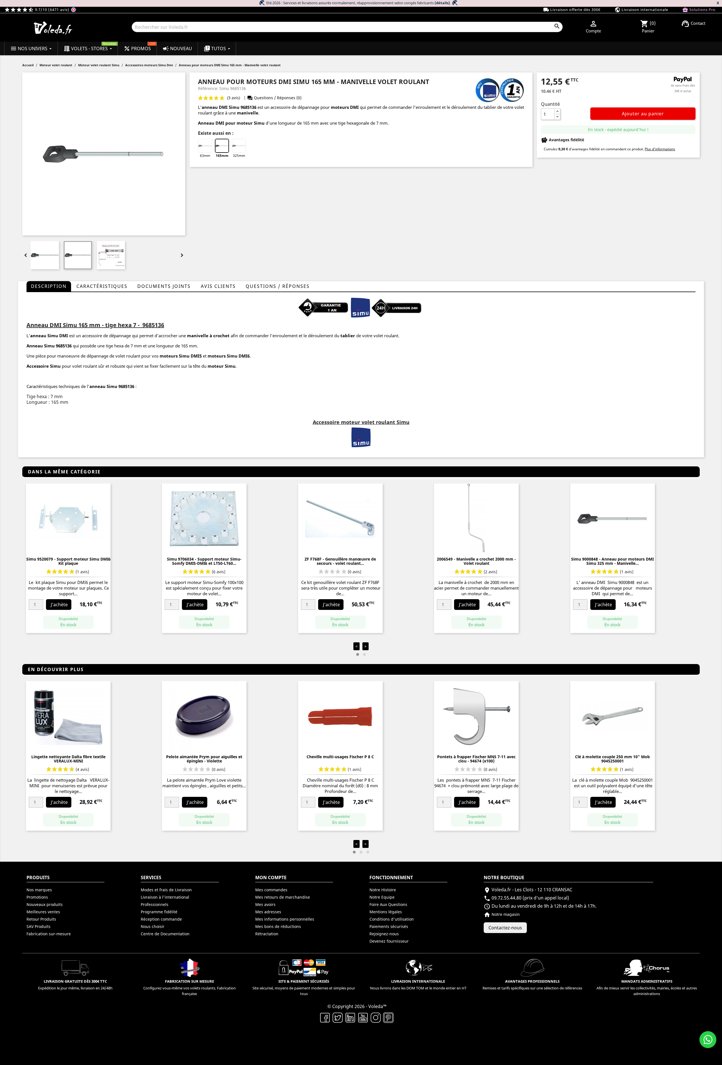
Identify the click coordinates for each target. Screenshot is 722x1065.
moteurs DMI (345, 107)
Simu (55, 366)
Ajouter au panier (643, 114)
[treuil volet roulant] (360, 307)
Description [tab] (49, 286)
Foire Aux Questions (388, 904)
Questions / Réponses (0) (274, 97)
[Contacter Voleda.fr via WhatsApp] (707, 1039)
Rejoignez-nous (384, 933)
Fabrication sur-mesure (49, 933)
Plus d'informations (660, 149)
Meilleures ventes (43, 911)
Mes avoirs (265, 904)
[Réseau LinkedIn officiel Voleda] (350, 1017)
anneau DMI (215, 107)
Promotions (37, 897)
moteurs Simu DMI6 (229, 356)
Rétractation (266, 933)
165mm (222, 155)
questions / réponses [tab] (278, 286)
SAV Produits (38, 926)
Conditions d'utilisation (391, 919)
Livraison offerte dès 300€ (571, 10)
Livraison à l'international (165, 897)
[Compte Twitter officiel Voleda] (338, 1017)
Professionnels (154, 904)
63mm (205, 155)
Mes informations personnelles (284, 919)
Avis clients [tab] (218, 286)
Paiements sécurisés (388, 926)
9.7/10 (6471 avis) (37, 9)
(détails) (442, 2)
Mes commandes (271, 889)
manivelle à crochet (208, 335)
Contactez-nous (505, 928)
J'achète (59, 604)
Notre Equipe (382, 897)
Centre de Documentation (165, 933)
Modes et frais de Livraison (166, 889)
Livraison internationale (641, 10)
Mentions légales (385, 911)
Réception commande (161, 919)
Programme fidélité (159, 911)
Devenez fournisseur (389, 941)
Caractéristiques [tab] (101, 286)
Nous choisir (152, 926)
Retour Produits (41, 919)
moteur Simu (221, 366)
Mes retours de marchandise (282, 897)
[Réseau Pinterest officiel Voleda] (388, 1017)
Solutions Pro (699, 10)
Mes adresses (268, 911)
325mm (239, 155)
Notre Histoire (382, 889)
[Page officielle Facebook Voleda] (325, 1017)
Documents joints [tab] (164, 286)
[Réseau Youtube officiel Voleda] (363, 1017)
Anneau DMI (211, 123)
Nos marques (39, 889)
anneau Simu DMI (49, 335)
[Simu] (361, 437)
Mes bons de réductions (278, 926)
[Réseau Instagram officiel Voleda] (376, 1017)
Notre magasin (502, 914)
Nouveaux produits (45, 904)
